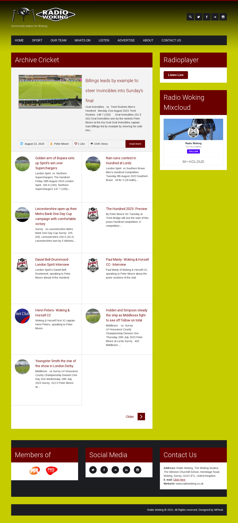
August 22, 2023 (34, 143)
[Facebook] (206, 16)
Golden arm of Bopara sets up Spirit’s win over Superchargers (55, 163)
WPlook (218, 509)
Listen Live (176, 75)
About (148, 40)
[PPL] (35, 474)
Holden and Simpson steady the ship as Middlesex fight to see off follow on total (126, 315)
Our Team (58, 40)
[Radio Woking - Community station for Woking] (44, 19)
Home (19, 40)
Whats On (83, 40)
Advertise (126, 40)
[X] (198, 16)
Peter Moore (61, 143)
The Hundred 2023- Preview (126, 209)
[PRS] (52, 474)
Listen (104, 40)
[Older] (141, 419)
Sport (37, 40)
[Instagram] (223, 16)
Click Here (179, 479)
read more (135, 143)
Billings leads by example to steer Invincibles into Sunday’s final (114, 90)
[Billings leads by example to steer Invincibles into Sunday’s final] (50, 107)
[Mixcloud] (215, 16)
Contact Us (171, 40)
